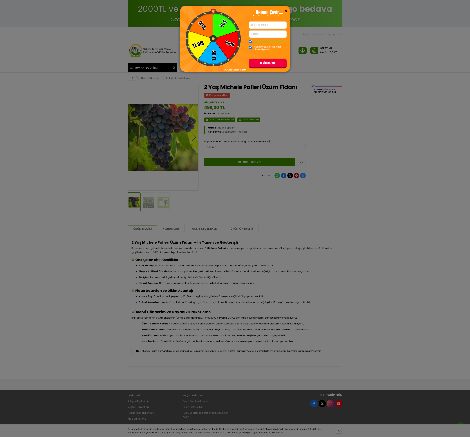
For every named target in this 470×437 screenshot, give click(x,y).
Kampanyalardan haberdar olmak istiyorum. (267, 48)
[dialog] (235, 218)
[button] (268, 63)
